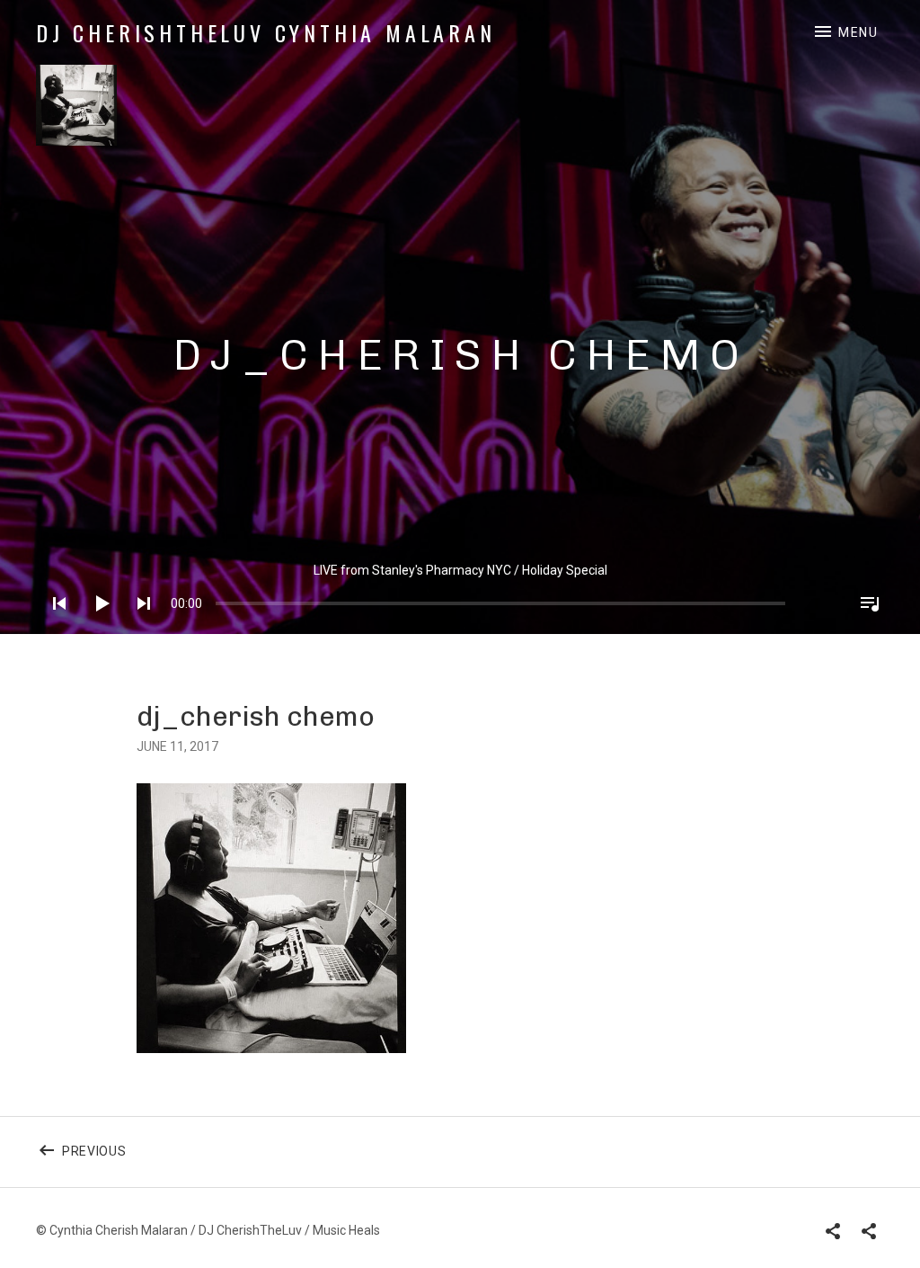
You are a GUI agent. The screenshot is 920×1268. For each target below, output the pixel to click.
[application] (460, 589)
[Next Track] (138, 627)
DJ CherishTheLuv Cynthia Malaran (266, 32)
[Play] (96, 627)
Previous (133, 1162)
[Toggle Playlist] (864, 627)
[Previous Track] (54, 627)
